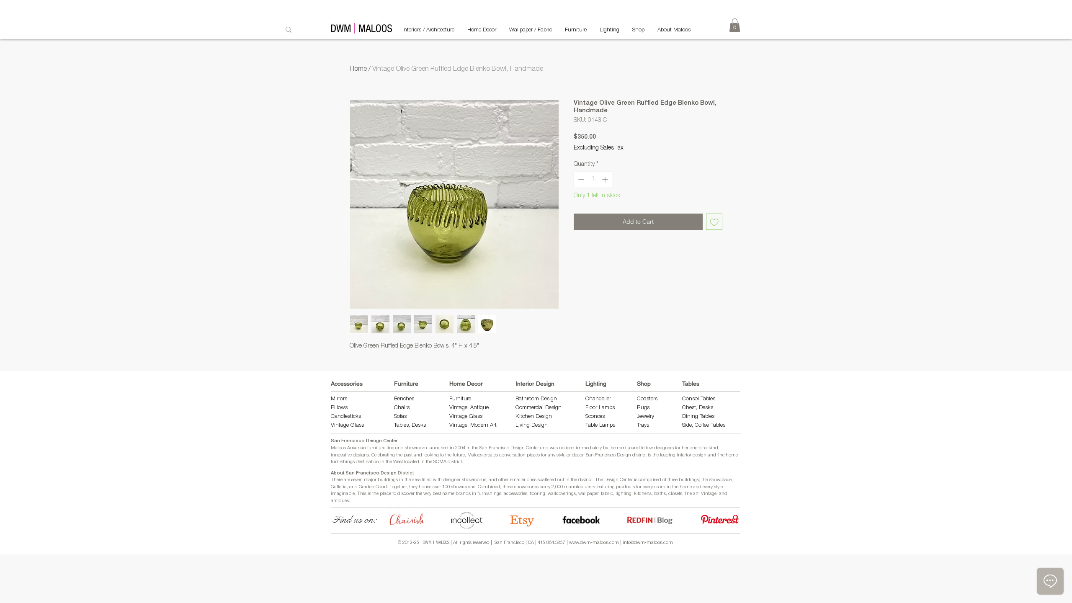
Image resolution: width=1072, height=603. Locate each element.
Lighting (595, 383)
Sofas (400, 417)
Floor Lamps (600, 408)
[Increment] (605, 179)
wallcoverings (562, 494)
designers (664, 448)
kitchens (643, 494)
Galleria (339, 487)
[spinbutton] (592, 179)
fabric (607, 494)
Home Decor (466, 383)
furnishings (489, 494)
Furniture (406, 383)
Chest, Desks (697, 408)
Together (398, 487)
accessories (515, 494)
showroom (416, 448)
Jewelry (645, 417)
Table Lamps (600, 425)
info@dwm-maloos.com (648, 543)
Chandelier (598, 399)
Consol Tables (698, 399)
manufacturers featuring (589, 487)
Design (544, 417)
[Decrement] (580, 179)
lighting (623, 494)
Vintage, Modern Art (473, 425)
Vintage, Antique (469, 408)
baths (660, 494)
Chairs (402, 408)
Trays (643, 425)
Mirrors (339, 399)
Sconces (595, 417)
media (623, 448)
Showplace (720, 480)
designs (361, 455)
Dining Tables (698, 417)
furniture (376, 448)
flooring (537, 494)
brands (463, 494)
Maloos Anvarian (348, 448)
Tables (690, 383)
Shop (644, 383)
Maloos (474, 455)
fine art (691, 494)
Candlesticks (346, 417)
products (625, 487)
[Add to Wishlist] (714, 222)
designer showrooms (464, 480)
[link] (734, 25)
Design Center (619, 480)
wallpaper (588, 494)
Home (358, 69)
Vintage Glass (347, 425)
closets (675, 494)
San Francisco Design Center (364, 441)
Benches (404, 399)
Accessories (347, 383)
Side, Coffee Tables (704, 425)
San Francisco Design (608, 455)
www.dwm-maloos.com (594, 543)
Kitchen (525, 417)
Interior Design (534, 383)
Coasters (647, 399)
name (448, 494)
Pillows (339, 408)
